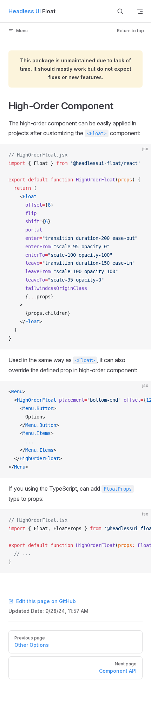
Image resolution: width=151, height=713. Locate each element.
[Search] (120, 11)
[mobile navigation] (139, 11)
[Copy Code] (140, 155)
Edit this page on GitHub (46, 601)
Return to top (130, 30)
